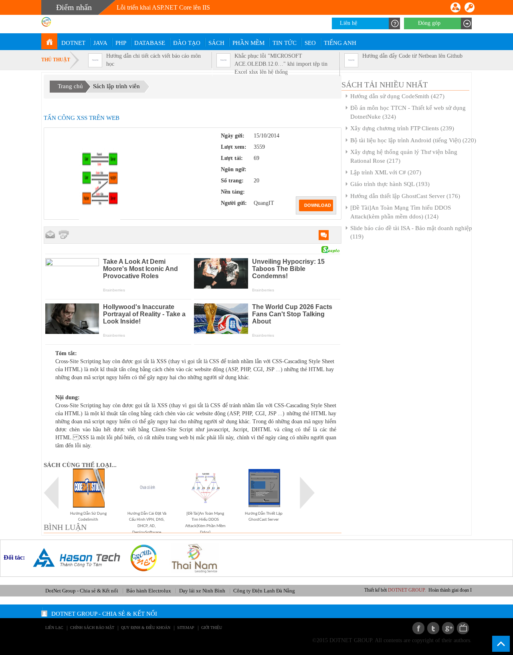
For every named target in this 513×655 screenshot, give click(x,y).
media (463, 628)
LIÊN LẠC (54, 627)
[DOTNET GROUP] (49, 41)
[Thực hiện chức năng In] (63, 234)
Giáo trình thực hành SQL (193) (390, 184)
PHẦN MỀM (248, 43)
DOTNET (73, 43)
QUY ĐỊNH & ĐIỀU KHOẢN (145, 627)
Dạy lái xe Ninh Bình (202, 591)
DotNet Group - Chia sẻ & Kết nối (81, 591)
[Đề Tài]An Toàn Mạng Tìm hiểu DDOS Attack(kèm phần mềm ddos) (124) (400, 211)
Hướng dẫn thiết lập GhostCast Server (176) (405, 196)
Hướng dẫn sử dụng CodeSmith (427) (397, 96)
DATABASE (149, 43)
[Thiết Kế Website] (140, 557)
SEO (310, 43)
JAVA (100, 43)
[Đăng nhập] (470, 7)
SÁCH (216, 43)
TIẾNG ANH (340, 43)
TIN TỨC (285, 43)
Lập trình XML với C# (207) (385, 172)
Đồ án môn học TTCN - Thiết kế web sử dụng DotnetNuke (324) (408, 112)
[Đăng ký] (455, 7)
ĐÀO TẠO (186, 43)
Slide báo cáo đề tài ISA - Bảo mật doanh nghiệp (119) (411, 232)
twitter (433, 628)
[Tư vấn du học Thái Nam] (191, 557)
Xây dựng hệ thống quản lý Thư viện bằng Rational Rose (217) (403, 156)
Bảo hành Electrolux (148, 591)
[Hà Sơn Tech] (73, 557)
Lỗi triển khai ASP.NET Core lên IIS (163, 7)
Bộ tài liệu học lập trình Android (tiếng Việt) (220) (413, 140)
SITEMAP (185, 627)
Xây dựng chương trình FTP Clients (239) (402, 128)
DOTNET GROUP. (418, 590)
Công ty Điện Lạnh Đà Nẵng (264, 591)
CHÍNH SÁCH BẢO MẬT (92, 627)
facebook (418, 628)
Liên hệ (348, 23)
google (448, 628)
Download (317, 205)
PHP (120, 43)
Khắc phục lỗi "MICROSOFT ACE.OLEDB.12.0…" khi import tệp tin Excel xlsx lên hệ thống (280, 64)
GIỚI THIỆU (211, 627)
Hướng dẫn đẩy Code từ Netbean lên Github (412, 56)
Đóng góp (429, 23)
